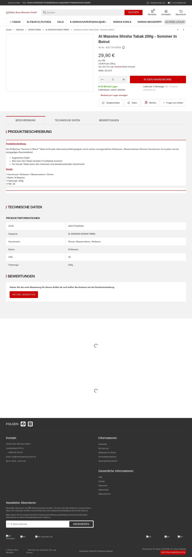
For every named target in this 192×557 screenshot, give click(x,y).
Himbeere (96, 241)
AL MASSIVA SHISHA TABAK (57, 30)
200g (70, 265)
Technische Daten (67, 120)
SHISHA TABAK (34, 30)
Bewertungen (109, 120)
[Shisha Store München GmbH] (21, 12)
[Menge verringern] (102, 79)
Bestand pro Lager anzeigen (114, 95)
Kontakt (101, 481)
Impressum (102, 486)
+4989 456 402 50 (15, 452)
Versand (118, 67)
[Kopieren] (123, 47)
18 (69, 257)
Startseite (20, 30)
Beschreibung (26, 120)
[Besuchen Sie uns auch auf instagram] (30, 424)
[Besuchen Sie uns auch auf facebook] (23, 424)
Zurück (9, 30)
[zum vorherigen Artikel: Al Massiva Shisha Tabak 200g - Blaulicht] (177, 29)
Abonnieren (81, 524)
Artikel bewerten (23, 294)
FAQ (24, 3)
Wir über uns (103, 448)
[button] (183, 424)
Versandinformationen (107, 457)
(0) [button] (157, 3)
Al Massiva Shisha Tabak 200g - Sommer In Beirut (94, 30)
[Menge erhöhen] (124, 79)
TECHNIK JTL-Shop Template (174, 549)
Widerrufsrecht (104, 494)
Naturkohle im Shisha (107, 453)
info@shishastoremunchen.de (24, 457)
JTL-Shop (156, 549)
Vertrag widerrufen (173, 552)
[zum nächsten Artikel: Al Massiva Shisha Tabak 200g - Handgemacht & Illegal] (183, 29)
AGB (100, 477)
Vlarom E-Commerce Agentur (101, 551)
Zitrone (71, 241)
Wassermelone (83, 241)
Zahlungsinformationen (107, 461)
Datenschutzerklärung (48, 515)
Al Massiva (73, 249)
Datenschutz (103, 490)
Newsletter (102, 444)
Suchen (133, 12)
